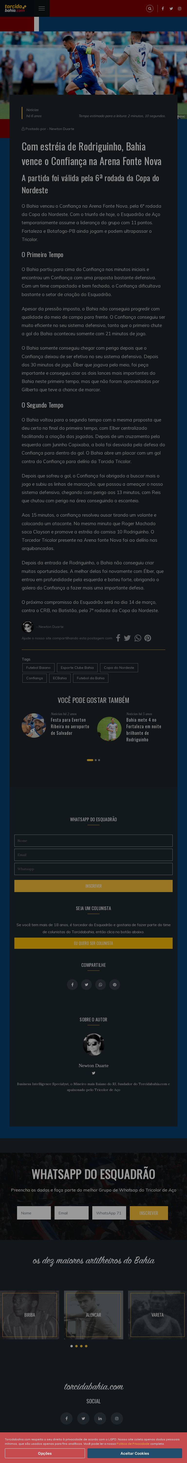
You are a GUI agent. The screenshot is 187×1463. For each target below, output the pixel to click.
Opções (45, 1453)
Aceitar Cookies (135, 1453)
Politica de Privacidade (133, 1443)
